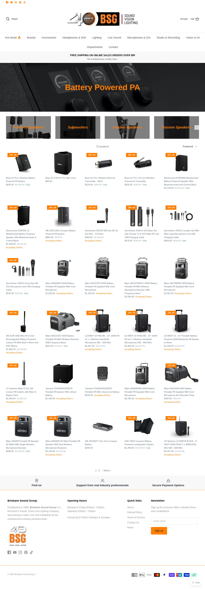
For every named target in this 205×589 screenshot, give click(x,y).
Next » (107, 470)
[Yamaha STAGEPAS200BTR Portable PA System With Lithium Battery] (62, 373)
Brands (31, 37)
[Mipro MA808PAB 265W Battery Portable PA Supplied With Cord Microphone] (142, 373)
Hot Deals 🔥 (13, 37)
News (130, 527)
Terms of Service (136, 517)
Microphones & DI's (139, 37)
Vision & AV (193, 37)
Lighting (96, 37)
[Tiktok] (24, 2)
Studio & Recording (168, 37)
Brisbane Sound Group (24, 574)
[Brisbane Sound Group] (102, 19)
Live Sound (114, 37)
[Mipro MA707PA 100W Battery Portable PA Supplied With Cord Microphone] (102, 268)
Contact (113, 47)
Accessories (49, 37)
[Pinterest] (20, 2)
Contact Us (133, 522)
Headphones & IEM (74, 37)
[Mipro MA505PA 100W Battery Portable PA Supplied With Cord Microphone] (62, 268)
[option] (28, 127)
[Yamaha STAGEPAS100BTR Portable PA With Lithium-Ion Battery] (102, 373)
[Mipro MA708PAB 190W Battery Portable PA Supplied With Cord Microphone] (181, 268)
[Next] (196, 127)
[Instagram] (16, 2)
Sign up (159, 530)
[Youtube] (11, 2)
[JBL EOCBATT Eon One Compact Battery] (102, 426)
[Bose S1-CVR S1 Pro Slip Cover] (62, 163)
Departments (94, 47)
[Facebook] (7, 2)
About (130, 507)
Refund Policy (134, 512)
